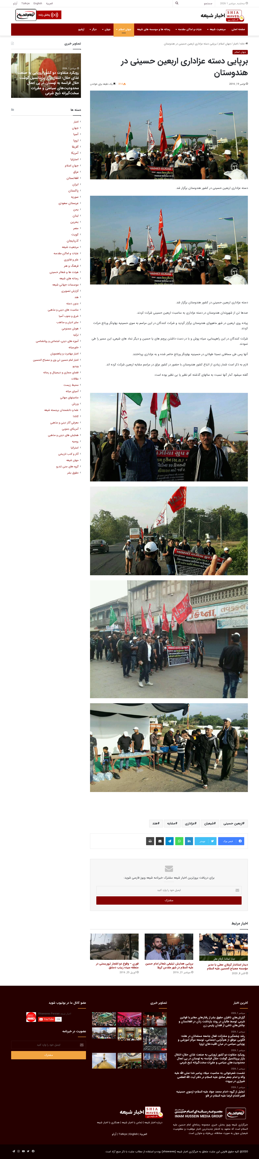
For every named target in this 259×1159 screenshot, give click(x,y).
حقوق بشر (73, 473)
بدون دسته (72, 303)
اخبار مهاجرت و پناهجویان (64, 354)
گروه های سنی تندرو (67, 466)
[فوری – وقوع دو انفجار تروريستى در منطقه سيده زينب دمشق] (114, 947)
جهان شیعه (72, 460)
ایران (75, 184)
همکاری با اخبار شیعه (108, 1122)
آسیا (76, 134)
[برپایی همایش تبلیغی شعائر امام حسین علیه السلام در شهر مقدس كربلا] (169, 947)
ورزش (75, 404)
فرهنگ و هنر (71, 266)
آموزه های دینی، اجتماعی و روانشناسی (57, 341)
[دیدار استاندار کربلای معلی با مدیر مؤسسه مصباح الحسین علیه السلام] (223, 947)
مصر (76, 228)
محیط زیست (71, 385)
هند (154, 823)
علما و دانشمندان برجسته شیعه (61, 410)
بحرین (74, 222)
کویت (75, 235)
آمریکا (75, 153)
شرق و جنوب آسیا (69, 316)
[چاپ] (150, 841)
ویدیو (76, 366)
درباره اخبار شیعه (153, 1122)
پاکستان (73, 191)
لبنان (76, 216)
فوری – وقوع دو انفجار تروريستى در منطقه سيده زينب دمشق (117, 965)
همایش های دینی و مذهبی (63, 435)
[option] (46, 75)
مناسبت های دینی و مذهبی (63, 310)
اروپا (76, 141)
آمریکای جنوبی (70, 429)
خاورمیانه (74, 347)
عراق (76, 172)
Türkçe (25, 3)
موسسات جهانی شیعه (65, 285)
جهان (107, 29)
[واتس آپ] (179, 841)
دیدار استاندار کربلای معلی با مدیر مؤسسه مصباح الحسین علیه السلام (227, 966)
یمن (76, 209)
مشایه (171, 823)
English (38, 3)
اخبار (235, 44)
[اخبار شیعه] (218, 15)
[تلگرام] (170, 841)
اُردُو (15, 3)
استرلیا (74, 159)
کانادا (76, 416)
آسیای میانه (72, 391)
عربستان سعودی (68, 203)
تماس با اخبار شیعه (132, 1122)
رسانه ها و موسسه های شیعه (153, 29)
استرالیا (75, 448)
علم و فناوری (71, 260)
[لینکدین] (189, 841)
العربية (49, 3)
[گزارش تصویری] (155, 1039)
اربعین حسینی (232, 823)
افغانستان (73, 178)
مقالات (75, 379)
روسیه (75, 441)
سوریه (75, 197)
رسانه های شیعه (69, 278)
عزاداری (189, 823)
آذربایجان (73, 241)
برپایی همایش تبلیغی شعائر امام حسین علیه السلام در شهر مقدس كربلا (169, 965)
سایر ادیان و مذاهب (67, 322)
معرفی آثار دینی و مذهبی (64, 423)
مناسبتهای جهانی (69, 397)
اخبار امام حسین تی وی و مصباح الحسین (56, 360)
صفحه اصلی (238, 29)
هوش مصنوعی (70, 329)
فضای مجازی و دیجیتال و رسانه (61, 372)
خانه (242, 44)
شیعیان (209, 823)
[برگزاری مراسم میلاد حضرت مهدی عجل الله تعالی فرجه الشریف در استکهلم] (129, 1019)
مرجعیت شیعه (218, 29)
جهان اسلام (125, 29)
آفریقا (75, 147)
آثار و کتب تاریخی (68, 454)
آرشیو (81, 29)
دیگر (94, 29)
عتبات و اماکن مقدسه (190, 29)
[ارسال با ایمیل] (160, 841)
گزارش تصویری (70, 291)
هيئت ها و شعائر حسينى (64, 272)
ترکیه (76, 335)
